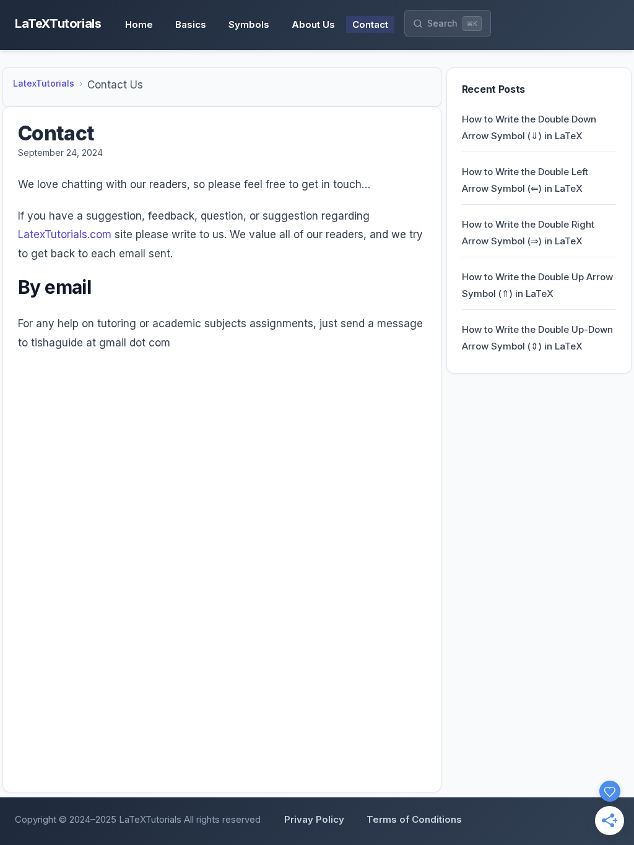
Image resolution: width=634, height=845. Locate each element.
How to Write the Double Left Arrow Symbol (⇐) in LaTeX (525, 180)
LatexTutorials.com (64, 234)
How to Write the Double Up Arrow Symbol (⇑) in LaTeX (537, 285)
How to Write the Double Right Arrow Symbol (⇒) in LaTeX (528, 232)
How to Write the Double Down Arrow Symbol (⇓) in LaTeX (529, 127)
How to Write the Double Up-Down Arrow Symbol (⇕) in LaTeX (537, 338)
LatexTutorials (43, 83)
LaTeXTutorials (58, 23)
